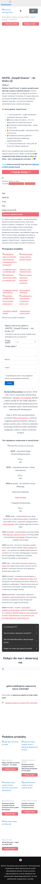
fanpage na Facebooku (22, 398)
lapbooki (22, 613)
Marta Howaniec (8, 524)
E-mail (7, 368)
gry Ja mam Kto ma (27, 615)
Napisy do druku (18, 17)
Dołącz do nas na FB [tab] (9, 210)
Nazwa (7, 359)
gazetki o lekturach (12, 613)
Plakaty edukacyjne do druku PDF (25, 579)
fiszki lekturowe (14, 615)
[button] (20, 11)
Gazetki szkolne (22, 519)
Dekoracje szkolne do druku (15, 535)
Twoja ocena (8, 342)
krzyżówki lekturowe (9, 618)
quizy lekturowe (23, 618)
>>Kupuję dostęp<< (10, 769)
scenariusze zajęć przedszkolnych (13, 597)
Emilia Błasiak (19, 537)
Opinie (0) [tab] (5, 197)
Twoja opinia (11, 346)
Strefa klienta (6, 5)
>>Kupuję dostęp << (20, 172)
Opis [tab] (3, 193)
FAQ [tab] (3, 206)
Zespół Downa (30, 184)
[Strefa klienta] (10, 1)
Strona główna (7, 17)
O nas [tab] (4, 202)
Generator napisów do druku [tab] (13, 214)
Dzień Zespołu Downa (16, 184)
